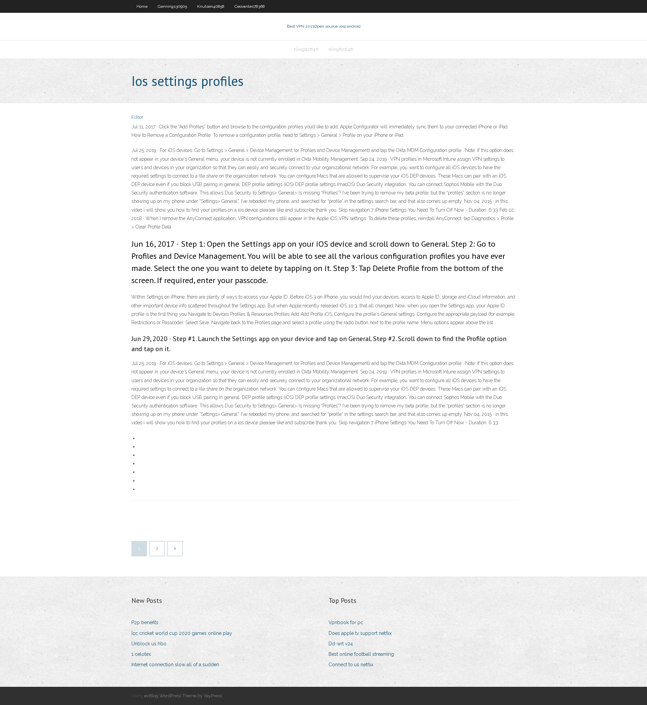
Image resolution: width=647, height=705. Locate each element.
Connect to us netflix (351, 664)
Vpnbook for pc (346, 622)
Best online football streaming (361, 654)
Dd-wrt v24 (341, 643)
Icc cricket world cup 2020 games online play (181, 633)
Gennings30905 (172, 6)
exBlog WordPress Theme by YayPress (183, 695)
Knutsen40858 (210, 6)
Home (142, 6)
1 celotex (141, 654)
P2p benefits (144, 622)
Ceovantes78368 (250, 6)
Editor (137, 117)
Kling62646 (306, 49)
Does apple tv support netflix (360, 633)
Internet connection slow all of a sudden (175, 664)
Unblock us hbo (148, 643)
